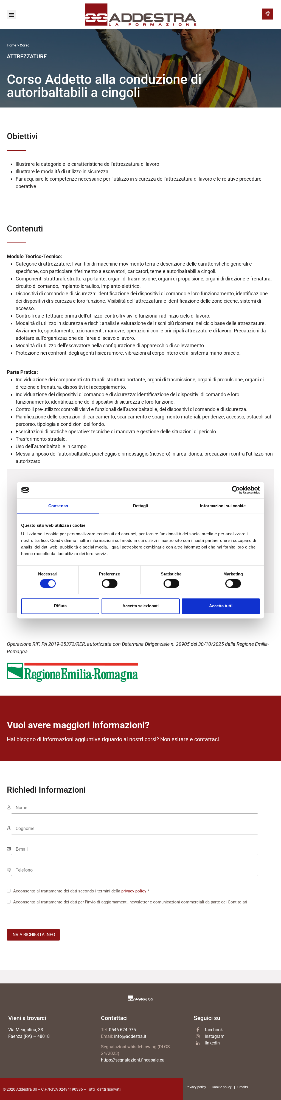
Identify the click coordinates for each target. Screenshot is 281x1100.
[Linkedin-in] (198, 1043)
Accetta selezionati (140, 606)
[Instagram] (198, 1036)
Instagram (214, 1036)
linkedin (212, 1043)
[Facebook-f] (198, 1029)
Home (11, 45)
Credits (242, 1087)
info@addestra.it (130, 1036)
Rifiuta (60, 606)
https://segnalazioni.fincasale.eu (132, 1060)
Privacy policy (196, 1087)
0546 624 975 (122, 1029)
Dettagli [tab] (140, 505)
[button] (11, 14)
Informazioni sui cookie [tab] (222, 505)
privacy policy (133, 891)
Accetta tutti (220, 606)
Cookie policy (222, 1087)
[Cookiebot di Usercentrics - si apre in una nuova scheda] (236, 490)
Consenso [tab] (58, 505)
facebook (214, 1029)
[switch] (109, 583)
